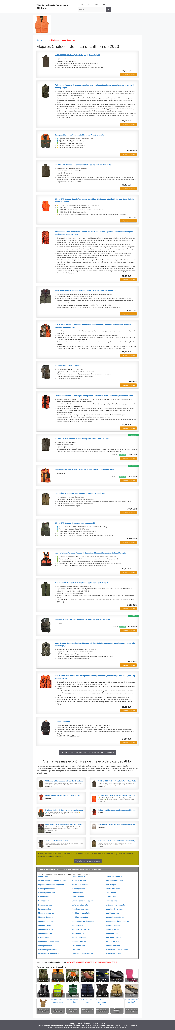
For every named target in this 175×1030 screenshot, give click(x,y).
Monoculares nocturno (115, 917)
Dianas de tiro (43, 876)
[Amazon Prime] (134, 70)
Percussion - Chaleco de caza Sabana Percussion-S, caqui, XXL (80, 493)
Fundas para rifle (78, 889)
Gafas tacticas (43, 897)
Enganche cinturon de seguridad (51, 885)
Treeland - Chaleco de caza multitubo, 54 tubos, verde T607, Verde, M (82, 619)
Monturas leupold (113, 925)
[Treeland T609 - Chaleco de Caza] (45, 372)
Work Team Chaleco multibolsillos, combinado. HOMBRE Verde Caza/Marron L (64, 824)
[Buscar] (108, 9)
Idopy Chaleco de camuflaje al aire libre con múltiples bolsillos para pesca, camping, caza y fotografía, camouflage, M (95, 644)
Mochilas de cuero (45, 917)
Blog (104, 4)
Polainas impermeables (47, 950)
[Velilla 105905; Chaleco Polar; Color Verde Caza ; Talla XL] (45, 61)
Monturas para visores (81, 929)
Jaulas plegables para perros (83, 901)
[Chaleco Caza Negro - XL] (45, 727)
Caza (88, 4)
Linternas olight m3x (80, 905)
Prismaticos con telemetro (82, 954)
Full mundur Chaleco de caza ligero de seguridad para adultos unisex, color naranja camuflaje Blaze (94, 396)
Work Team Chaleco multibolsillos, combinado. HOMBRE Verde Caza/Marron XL (86, 290)
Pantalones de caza (113, 937)
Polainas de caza (78, 946)
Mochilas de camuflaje (81, 913)
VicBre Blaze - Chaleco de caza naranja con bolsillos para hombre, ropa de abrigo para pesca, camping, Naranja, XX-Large (95, 677)
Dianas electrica (78, 876)
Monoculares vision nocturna (117, 921)
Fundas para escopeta (47, 889)
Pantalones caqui (79, 937)
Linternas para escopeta (115, 905)
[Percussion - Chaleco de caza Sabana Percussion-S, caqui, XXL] (45, 499)
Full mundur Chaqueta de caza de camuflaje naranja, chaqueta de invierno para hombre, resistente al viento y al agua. (94, 86)
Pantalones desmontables (48, 942)
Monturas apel (77, 925)
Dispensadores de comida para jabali (52, 880)
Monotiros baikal (44, 925)
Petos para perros (45, 946)
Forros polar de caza (80, 885)
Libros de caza (111, 901)
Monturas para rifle (45, 929)
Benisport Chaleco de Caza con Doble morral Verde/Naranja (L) (79, 135)
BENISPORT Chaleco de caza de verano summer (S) (75, 523)
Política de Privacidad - (83, 1023)
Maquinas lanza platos (81, 909)
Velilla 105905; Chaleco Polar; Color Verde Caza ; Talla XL (77, 55)
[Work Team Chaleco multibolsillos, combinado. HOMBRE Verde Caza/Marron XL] (45, 296)
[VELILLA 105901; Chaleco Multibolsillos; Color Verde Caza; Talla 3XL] (45, 444)
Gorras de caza (78, 897)
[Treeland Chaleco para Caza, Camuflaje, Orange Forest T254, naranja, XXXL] (45, 475)
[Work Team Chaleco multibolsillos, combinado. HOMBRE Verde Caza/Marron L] (41, 828)
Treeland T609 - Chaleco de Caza (68, 366)
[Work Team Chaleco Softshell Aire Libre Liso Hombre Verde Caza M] (45, 589)
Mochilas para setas (80, 917)
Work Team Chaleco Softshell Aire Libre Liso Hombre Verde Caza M (81, 583)
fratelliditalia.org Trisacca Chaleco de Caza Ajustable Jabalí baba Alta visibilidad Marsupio (90, 553)
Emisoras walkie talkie (114, 880)
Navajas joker (43, 937)
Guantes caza (111, 897)
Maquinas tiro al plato (114, 909)
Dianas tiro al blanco (114, 876)
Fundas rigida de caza (46, 893)
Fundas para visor (113, 889)
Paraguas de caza (79, 942)
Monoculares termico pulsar (83, 921)
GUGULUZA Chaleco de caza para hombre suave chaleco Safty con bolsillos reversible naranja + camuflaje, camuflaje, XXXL (93, 326)
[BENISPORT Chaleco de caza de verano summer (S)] (45, 529)
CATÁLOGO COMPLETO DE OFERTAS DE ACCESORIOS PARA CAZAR (92, 962)
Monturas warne (112, 929)
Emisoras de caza (79, 880)
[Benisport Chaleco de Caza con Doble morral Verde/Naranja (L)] (45, 141)
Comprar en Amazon (129, 74)
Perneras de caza (112, 942)
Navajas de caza (112, 933)
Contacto (96, 4)
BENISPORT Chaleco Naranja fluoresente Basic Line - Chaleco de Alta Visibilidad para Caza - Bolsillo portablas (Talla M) (94, 200)
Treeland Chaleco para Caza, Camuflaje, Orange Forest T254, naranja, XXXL (84, 469)
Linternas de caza (45, 905)
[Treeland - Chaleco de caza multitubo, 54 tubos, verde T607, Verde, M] (45, 625)
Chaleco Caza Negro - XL (65, 721)
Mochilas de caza (112, 913)
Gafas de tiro (111, 893)
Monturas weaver (45, 933)
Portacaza (76, 950)
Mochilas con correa (46, 913)
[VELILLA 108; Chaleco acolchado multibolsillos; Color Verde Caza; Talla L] (45, 171)
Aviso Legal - (95, 1023)
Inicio (81, 4)
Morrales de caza (78, 933)
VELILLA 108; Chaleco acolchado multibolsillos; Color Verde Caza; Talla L (83, 165)
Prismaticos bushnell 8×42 (48, 954)
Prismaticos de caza (113, 954)
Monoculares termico (46, 921)
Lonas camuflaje (44, 909)
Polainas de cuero (113, 946)
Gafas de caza (77, 893)
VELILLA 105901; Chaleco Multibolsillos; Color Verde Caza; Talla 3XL (82, 439)
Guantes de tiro (44, 901)
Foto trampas (111, 885)
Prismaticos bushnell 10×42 (117, 950)
